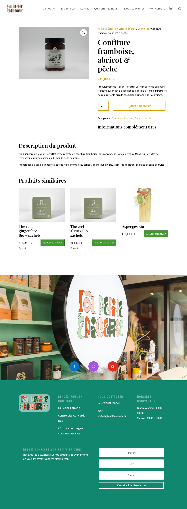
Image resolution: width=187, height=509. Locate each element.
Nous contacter (134, 8)
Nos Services (68, 8)
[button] (83, 32)
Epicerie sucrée (127, 28)
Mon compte (157, 8)
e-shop (47, 8)
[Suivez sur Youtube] (113, 366)
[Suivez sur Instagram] (93, 366)
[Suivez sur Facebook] (74, 366)
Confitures (143, 28)
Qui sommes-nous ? (106, 8)
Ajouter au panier (139, 106)
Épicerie (112, 28)
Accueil (102, 28)
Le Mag (84, 8)
